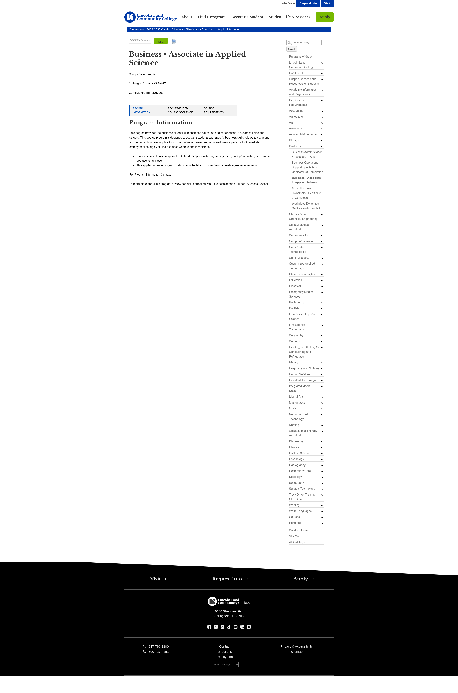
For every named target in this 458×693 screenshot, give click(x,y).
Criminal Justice (299, 257)
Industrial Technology (302, 380)
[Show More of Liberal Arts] (322, 397)
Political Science (299, 453)
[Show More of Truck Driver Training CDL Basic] (322, 495)
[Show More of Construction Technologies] (322, 247)
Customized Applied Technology (302, 265)
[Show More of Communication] (322, 235)
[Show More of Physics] (322, 447)
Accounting (296, 110)
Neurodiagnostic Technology (299, 416)
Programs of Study (301, 56)
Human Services (299, 374)
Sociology (295, 477)
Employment (225, 657)
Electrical (295, 286)
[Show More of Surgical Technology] (322, 489)
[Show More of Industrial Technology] (322, 380)
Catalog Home (298, 530)
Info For (287, 3)
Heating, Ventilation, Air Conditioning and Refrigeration (304, 351)
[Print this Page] (174, 42)
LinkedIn (236, 626)
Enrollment (296, 73)
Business (179, 29)
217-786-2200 (159, 646)
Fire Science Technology (297, 327)
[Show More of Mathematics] (322, 402)
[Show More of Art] (322, 122)
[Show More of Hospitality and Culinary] (322, 368)
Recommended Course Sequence (180, 110)
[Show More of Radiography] (322, 465)
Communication (299, 235)
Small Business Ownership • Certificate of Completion (306, 193)
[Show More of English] (322, 308)
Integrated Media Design (299, 388)
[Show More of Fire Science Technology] (322, 325)
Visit (327, 3)
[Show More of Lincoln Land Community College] (322, 63)
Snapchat (249, 626)
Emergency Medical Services (301, 294)
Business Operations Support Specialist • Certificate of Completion (307, 167)
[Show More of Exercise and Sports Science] (322, 314)
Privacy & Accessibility (297, 646)
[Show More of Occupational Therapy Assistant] (322, 431)
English (294, 308)
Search (291, 49)
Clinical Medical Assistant (299, 227)
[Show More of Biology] (322, 140)
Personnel (295, 523)
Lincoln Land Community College (301, 64)
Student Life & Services (289, 17)
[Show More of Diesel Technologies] (322, 274)
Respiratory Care (300, 471)
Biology (294, 140)
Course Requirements (214, 110)
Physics (294, 447)
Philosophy (296, 441)
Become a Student (247, 17)
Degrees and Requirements (298, 102)
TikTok (229, 626)
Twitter (222, 626)
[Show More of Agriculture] (322, 117)
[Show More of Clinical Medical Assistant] (322, 225)
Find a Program (212, 17)
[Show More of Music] (322, 408)
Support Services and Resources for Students (304, 81)
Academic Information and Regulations (303, 91)
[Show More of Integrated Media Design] (322, 386)
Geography (296, 335)
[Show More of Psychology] (322, 459)
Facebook (209, 626)
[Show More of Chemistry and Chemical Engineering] (322, 214)
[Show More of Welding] (322, 505)
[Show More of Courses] (322, 517)
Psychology (296, 459)
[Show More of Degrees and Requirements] (322, 100)
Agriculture (296, 116)
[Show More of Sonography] (322, 483)
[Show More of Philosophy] (322, 441)
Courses (294, 517)
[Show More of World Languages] (322, 511)
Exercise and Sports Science (302, 316)
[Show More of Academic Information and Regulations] (322, 90)
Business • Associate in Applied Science (306, 180)
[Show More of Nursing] (322, 425)
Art (291, 122)
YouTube (242, 626)
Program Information (141, 110)
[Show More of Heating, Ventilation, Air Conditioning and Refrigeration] (322, 347)
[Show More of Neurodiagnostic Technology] (322, 414)
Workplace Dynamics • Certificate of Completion (307, 205)
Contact (224, 646)
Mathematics (297, 402)
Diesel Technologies (302, 274)
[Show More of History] (322, 362)
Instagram (216, 626)
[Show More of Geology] (322, 341)
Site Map (294, 536)
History (293, 362)
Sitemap (297, 651)
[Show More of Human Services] (322, 374)
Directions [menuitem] (225, 651)
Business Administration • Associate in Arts (307, 154)
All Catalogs (297, 542)
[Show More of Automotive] (322, 128)
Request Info (308, 3)
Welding (294, 505)
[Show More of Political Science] (322, 453)
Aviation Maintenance (303, 134)
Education (295, 280)
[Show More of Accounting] (322, 111)
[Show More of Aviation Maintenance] (322, 134)
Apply (325, 17)
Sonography (297, 482)
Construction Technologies (297, 249)
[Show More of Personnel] (322, 523)
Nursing (294, 425)
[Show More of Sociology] (322, 477)
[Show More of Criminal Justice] (322, 258)
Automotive (296, 128)
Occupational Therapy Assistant (303, 433)
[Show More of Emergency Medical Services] (322, 292)
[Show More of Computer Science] (322, 241)
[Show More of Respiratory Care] (322, 471)
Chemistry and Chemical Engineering (303, 216)
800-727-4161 (159, 651)
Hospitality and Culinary (304, 368)
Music (293, 408)
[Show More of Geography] (322, 335)
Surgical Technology (302, 488)
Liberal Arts (296, 396)
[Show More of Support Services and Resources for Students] (322, 79)
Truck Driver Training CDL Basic (302, 496)
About (186, 17)
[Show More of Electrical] (322, 286)
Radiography (297, 465)
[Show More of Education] (322, 280)
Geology (294, 341)
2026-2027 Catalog (159, 29)
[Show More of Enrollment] (322, 73)
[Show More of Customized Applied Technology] (322, 264)
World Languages (300, 511)
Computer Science (301, 241)
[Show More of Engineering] (322, 302)
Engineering (297, 302)
